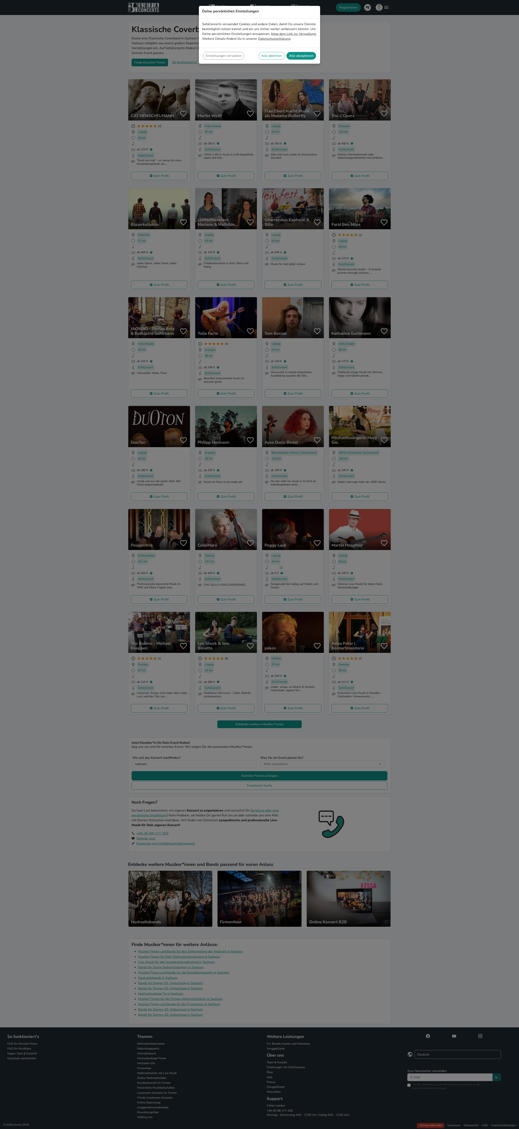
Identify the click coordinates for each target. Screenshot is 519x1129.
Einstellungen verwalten (223, 56)
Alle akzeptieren (301, 56)
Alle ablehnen (271, 56)
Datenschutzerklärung (274, 39)
